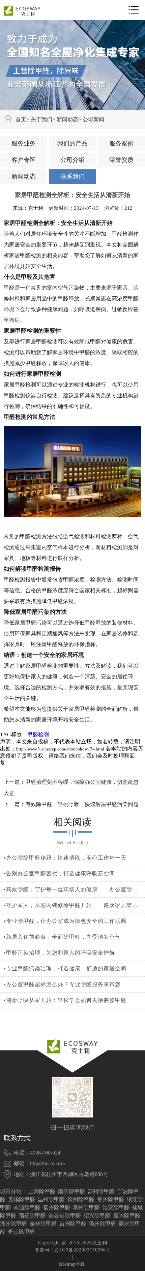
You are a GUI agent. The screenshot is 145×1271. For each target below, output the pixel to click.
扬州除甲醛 (56, 1207)
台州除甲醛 (72, 1224)
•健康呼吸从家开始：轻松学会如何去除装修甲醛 (65, 1000)
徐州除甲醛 (80, 1199)
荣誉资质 (121, 160)
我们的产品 (72, 143)
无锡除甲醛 (21, 1199)
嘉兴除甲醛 (126, 1215)
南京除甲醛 (71, 1191)
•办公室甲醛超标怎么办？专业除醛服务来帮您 (62, 984)
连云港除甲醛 (65, 1215)
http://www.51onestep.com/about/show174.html (60, 748)
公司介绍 (72, 160)
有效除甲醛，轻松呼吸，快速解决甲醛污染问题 (82, 804)
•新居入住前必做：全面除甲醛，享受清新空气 (62, 937)
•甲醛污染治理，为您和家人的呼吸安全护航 (59, 953)
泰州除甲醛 (86, 1207)
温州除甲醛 (51, 1199)
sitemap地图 (72, 1264)
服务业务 (23, 143)
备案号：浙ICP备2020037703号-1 (72, 1249)
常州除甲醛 (110, 1199)
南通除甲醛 (26, 1207)
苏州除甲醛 (101, 1191)
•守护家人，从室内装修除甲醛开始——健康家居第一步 (73, 905)
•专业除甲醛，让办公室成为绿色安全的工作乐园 (65, 921)
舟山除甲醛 (21, 1232)
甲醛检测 (38, 734)
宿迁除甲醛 (32, 1215)
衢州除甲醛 (102, 1224)
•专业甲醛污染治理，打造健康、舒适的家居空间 (65, 968)
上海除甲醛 (41, 1191)
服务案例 (121, 143)
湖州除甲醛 (13, 1224)
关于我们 (41, 119)
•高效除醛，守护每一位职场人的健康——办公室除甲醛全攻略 (73, 889)
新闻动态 (67, 119)
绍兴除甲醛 (97, 1215)
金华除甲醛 (43, 1224)
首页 (21, 119)
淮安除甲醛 (116, 1207)
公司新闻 (93, 119)
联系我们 (72, 176)
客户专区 (23, 160)
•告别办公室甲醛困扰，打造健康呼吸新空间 (59, 873)
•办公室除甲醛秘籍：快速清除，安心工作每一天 (65, 858)
